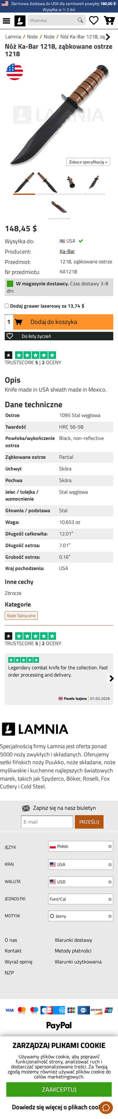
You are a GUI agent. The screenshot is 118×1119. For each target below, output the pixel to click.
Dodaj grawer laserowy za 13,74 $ (47, 306)
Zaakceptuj (59, 1089)
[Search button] (81, 21)
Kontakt (13, 950)
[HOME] (20, 20)
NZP (9, 972)
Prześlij (89, 822)
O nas (11, 940)
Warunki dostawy (73, 940)
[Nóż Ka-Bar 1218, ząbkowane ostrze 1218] (59, 115)
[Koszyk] (109, 20)
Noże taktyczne (21, 615)
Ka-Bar (67, 251)
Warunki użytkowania (78, 961)
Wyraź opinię (18, 961)
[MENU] (6, 20)
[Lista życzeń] (94, 20)
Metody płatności (73, 950)
